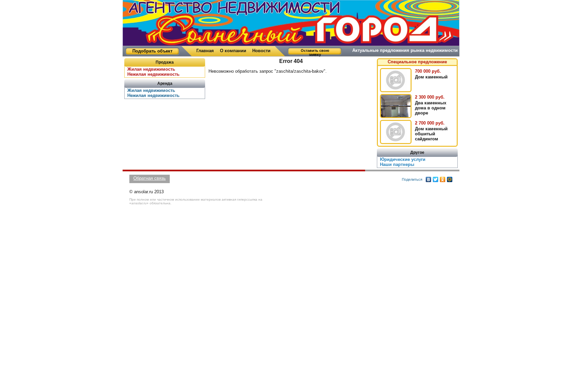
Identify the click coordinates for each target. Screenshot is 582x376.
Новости (261, 50)
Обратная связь (149, 178)
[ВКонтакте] (428, 179)
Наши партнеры (397, 164)
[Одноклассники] (442, 179)
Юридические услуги (402, 159)
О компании (233, 50)
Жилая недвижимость (151, 90)
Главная (205, 50)
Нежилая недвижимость (153, 74)
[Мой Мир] (449, 179)
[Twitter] (435, 179)
